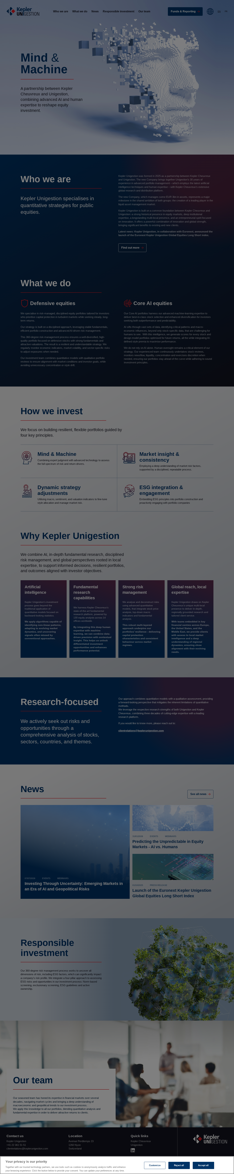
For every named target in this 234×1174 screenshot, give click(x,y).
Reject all (179, 1165)
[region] (117, 1165)
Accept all (203, 1165)
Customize (155, 1165)
